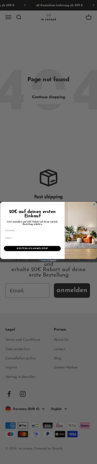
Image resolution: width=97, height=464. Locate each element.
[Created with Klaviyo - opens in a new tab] (48, 260)
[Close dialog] (94, 204)
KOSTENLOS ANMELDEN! (32, 248)
